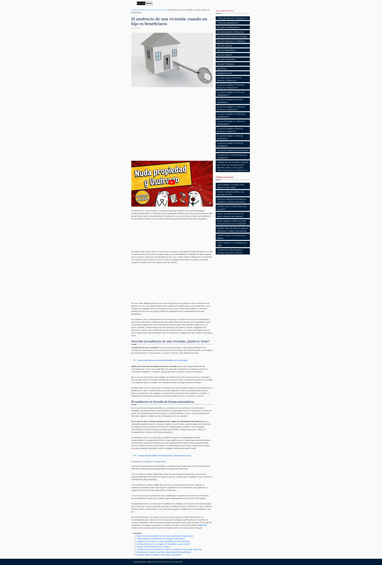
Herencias (221, 68)
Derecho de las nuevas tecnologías (232, 36)
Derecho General (224, 45)
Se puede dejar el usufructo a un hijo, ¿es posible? (159, 555)
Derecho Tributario (225, 64)
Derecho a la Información (228, 27)
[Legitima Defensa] (144, 3)
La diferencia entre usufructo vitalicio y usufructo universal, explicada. (169, 549)
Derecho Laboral (224, 55)
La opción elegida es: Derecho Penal (232, 150)
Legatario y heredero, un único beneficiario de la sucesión (163, 541)
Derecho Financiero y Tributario (231, 41)
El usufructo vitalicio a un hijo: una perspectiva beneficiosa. (164, 552)
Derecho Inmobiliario (226, 50)
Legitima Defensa (138, 10)
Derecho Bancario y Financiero (230, 32)
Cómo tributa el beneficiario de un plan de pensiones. (161, 538)
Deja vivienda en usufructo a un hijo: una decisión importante (165, 536)
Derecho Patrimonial (157, 10)
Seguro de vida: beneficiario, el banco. (154, 546)
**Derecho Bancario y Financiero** (232, 18)
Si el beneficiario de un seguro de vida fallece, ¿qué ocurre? (163, 544)
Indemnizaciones (224, 73)
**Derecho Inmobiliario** (228, 23)
